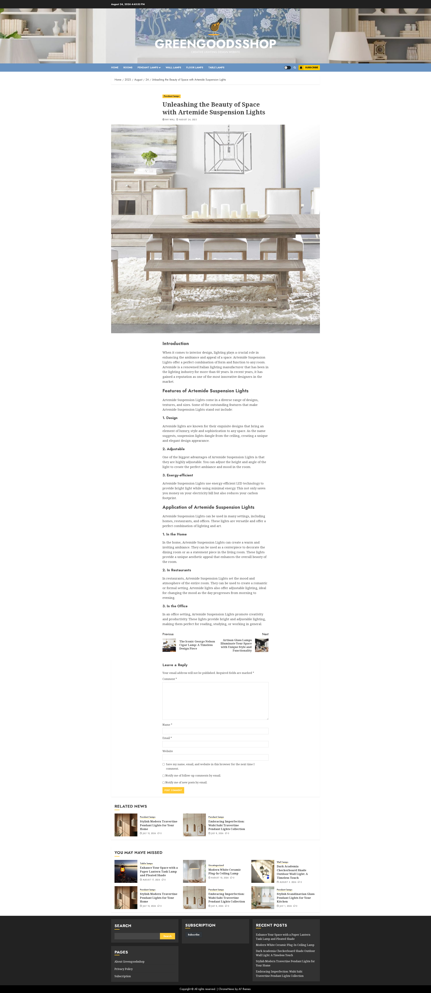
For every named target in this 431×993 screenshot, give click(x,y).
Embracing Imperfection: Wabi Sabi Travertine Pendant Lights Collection (226, 825)
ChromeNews (226, 989)
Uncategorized (216, 865)
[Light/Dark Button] (287, 67)
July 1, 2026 (286, 906)
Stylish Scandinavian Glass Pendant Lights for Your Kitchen (295, 897)
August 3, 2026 (288, 882)
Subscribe (311, 67)
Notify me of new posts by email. (186, 782)
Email (167, 738)
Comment (169, 679)
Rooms (127, 67)
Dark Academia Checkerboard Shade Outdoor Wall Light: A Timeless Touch (292, 871)
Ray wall (170, 119)
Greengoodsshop (215, 44)
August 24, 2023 (188, 119)
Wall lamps (173, 67)
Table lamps (216, 67)
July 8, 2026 (217, 833)
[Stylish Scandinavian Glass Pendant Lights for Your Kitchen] (262, 897)
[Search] (295, 67)
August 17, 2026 (151, 880)
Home (114, 67)
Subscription (122, 976)
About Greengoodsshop (129, 961)
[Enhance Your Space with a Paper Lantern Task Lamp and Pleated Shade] (125, 871)
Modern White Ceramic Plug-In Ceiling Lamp (224, 871)
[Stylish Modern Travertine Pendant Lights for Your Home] (125, 825)
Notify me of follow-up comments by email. (193, 775)
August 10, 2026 (220, 878)
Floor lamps (194, 67)
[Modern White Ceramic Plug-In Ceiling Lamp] (194, 871)
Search (122, 926)
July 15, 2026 (149, 833)
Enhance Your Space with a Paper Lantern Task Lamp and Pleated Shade (159, 871)
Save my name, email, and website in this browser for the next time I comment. (210, 766)
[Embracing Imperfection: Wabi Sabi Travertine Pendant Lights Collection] (194, 825)
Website (167, 751)
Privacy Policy (123, 969)
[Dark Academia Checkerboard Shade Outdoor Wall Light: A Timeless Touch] (262, 871)
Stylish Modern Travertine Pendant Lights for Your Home (158, 825)
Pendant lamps (148, 67)
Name (167, 725)
